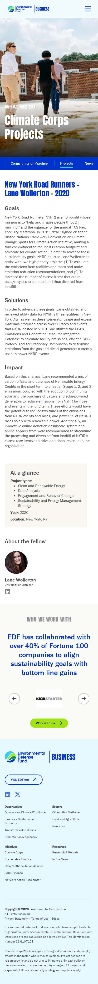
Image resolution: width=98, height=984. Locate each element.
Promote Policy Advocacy (21, 837)
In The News (60, 859)
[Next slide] (83, 698)
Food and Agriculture (65, 819)
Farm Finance (14, 873)
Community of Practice (30, 163)
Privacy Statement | (18, 919)
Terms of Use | (41, 919)
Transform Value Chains (20, 830)
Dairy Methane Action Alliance (24, 866)
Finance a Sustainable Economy (19, 821)
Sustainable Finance (18, 859)
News (89, 163)
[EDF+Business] (28, 8)
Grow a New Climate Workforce (25, 812)
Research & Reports (65, 852)
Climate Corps (14, 852)
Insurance (58, 826)
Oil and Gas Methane (66, 812)
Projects (66, 163)
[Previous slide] (14, 698)
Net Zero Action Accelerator (22, 880)
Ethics (55, 919)
